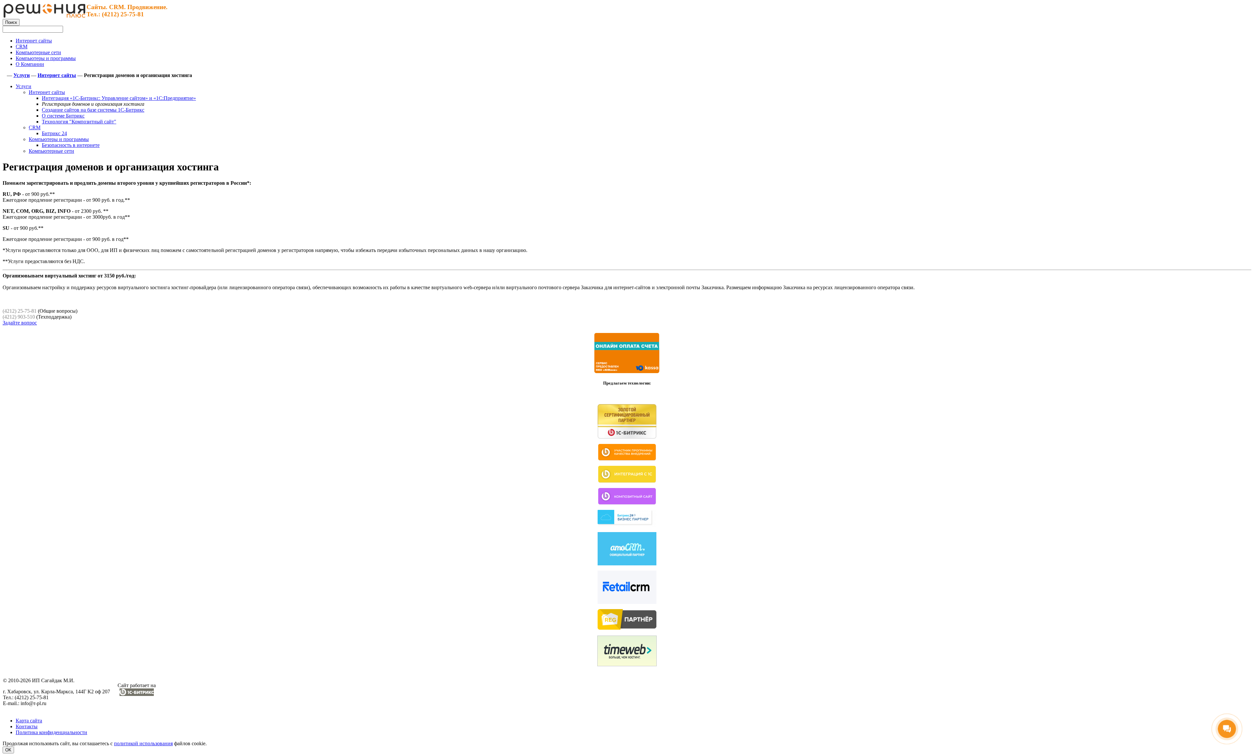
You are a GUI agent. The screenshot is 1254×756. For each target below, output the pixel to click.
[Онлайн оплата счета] (627, 372)
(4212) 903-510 (19, 317)
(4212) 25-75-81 (20, 311)
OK (8, 750)
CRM (34, 127)
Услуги (23, 86)
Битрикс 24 (54, 133)
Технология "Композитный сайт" (79, 121)
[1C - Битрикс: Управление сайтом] (137, 694)
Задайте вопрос (20, 322)
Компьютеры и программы (59, 139)
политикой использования (143, 743)
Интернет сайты (47, 92)
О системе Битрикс (63, 115)
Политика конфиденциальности (51, 732)
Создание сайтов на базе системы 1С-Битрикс (93, 110)
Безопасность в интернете (71, 145)
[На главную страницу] (44, 16)
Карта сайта (29, 720)
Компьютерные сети (51, 151)
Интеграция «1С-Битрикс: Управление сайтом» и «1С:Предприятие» (119, 98)
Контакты (27, 726)
